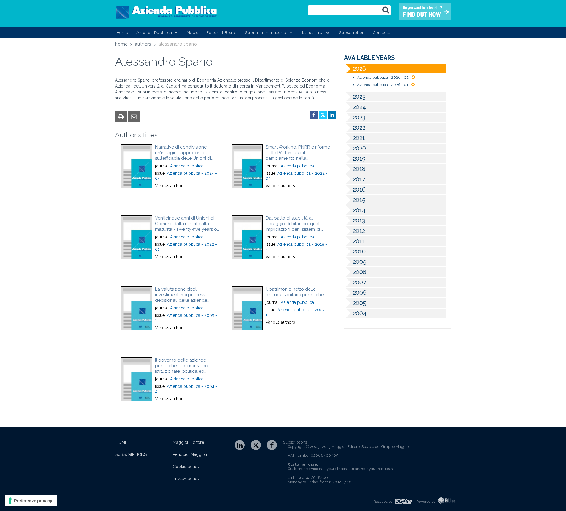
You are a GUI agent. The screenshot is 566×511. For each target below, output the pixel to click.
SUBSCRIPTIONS (131, 454)
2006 (359, 292)
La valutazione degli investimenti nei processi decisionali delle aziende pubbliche (181, 297)
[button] (121, 116)
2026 (359, 68)
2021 (359, 137)
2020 (359, 148)
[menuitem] (121, 45)
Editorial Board (221, 32)
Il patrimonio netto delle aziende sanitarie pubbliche (295, 291)
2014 (359, 210)
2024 (359, 107)
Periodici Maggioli (190, 454)
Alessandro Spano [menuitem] (177, 44)
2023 (359, 117)
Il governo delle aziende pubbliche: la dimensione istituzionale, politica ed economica (181, 368)
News (192, 32)
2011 (359, 241)
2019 (359, 158)
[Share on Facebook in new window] (314, 115)
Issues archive (316, 32)
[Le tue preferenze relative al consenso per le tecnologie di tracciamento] (31, 500)
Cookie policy (186, 466)
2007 (359, 282)
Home (122, 32)
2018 (359, 168)
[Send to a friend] (134, 116)
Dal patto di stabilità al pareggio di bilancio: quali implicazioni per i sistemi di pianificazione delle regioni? (295, 226)
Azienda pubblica (186, 166)
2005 (359, 302)
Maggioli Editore (188, 442)
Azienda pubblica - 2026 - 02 (383, 77)
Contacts (381, 32)
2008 (359, 272)
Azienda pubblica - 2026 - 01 (382, 85)
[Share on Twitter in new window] (323, 115)
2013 (359, 220)
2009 (359, 261)
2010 (359, 251)
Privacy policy (186, 478)
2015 (359, 199)
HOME (121, 442)
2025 (359, 96)
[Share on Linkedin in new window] (332, 115)
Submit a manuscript (267, 32)
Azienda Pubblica (154, 32)
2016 (359, 189)
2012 (359, 230)
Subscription (352, 32)
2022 (359, 127)
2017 (359, 179)
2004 (359, 313)
